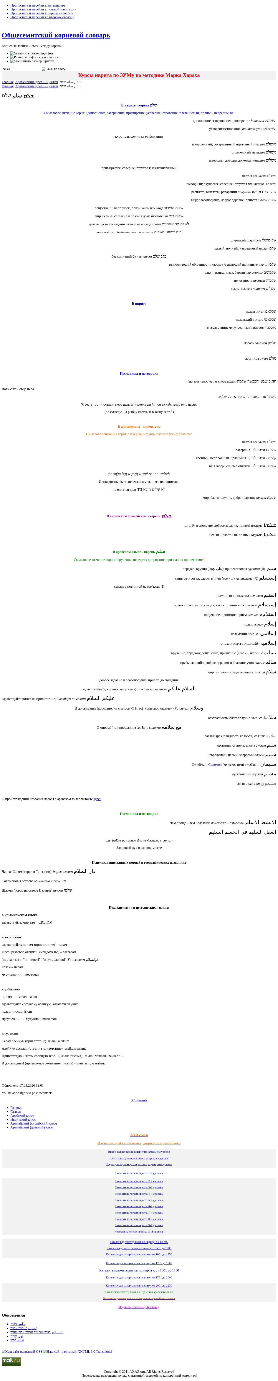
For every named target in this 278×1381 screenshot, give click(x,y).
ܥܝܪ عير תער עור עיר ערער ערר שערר (36, 1332)
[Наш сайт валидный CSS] (22, 1351)
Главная (7, 82)
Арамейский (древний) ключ (36, 82)
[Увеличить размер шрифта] (31, 53)
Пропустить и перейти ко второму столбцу (42, 17)
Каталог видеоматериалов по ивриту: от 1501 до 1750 (139, 1270)
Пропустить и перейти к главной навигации (43, 9)
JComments (139, 1100)
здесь (97, 799)
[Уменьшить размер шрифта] (32, 61)
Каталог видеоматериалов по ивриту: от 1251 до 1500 (139, 1263)
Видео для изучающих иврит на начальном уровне (139, 1151)
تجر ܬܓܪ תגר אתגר (23, 1328)
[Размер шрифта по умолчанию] (34, 57)
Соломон (215, 764)
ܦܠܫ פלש (17, 1340)
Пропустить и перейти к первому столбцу (41, 13)
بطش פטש (18, 1324)
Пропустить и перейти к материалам (37, 5)
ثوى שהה (16, 1336)
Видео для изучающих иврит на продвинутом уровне (139, 1164)
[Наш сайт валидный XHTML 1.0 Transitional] (77, 1351)
